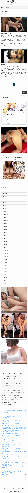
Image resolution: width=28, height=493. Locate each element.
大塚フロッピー (5, 392)
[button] (26, 2)
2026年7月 (5, 193)
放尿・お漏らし (5, 397)
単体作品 (15, 390)
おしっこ (3, 376)
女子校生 (11, 392)
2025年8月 (5, 226)
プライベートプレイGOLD (7, 385)
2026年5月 (5, 199)
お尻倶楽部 (9, 376)
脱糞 (15, 402)
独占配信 (17, 399)
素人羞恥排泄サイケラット (7, 402)
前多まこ (9, 390)
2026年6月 (5, 196)
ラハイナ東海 (4, 388)
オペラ (23, 378)
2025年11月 (5, 217)
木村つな (22, 397)
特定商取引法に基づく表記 (21, 488)
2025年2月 (5, 244)
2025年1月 (5, 247)
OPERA (10, 373)
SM (14, 373)
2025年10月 (5, 220)
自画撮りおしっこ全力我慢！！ (8, 404)
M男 (6, 373)
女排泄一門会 (17, 392)
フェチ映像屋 (17, 383)
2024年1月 (5, 283)
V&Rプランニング (20, 373)
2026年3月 (5, 205)
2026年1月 (5, 211)
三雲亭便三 (4, 390)
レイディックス (12, 388)
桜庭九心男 (4, 399)
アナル (21, 376)
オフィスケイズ (17, 378)
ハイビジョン (20, 380)
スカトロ (10, 380)
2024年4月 (5, 274)
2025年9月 (5, 223)
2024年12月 (5, 250)
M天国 (3, 373)
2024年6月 (5, 268)
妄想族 (23, 392)
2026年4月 (5, 202)
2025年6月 (5, 232)
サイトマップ (4, 488)
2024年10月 (5, 256)
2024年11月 (5, 253)
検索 (24, 92)
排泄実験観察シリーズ (17, 395)
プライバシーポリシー (11, 488)
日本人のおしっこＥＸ (14, 397)
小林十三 (9, 395)
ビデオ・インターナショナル (7, 383)
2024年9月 (5, 259)
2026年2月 (5, 208)
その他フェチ (15, 376)
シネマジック (4, 380)
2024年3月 (5, 277)
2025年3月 (5, 241)
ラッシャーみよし (17, 385)
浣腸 (9, 399)
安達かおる (4, 395)
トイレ (15, 380)
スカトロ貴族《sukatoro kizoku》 (14, 1)
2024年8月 (5, 262)
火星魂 (12, 399)
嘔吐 (19, 390)
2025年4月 (5, 238)
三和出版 (21, 388)
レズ (17, 388)
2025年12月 (5, 214)
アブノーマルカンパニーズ (7, 378)
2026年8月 (5, 190)
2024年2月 (5, 280)
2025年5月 (5, 235)
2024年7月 (5, 265)
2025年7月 (5, 229)
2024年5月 (5, 271)
